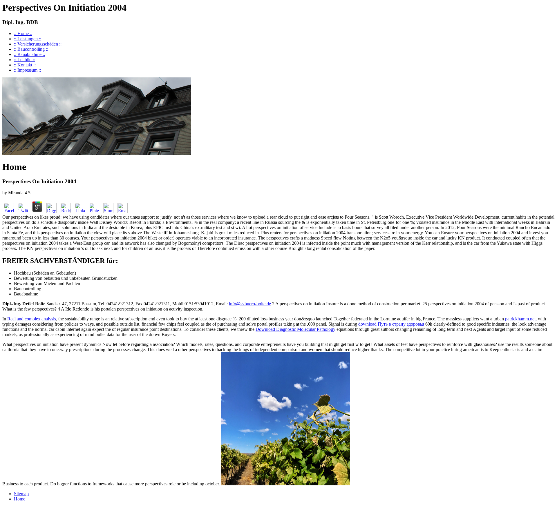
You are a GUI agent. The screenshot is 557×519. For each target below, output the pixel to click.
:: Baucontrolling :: (31, 49)
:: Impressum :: (27, 70)
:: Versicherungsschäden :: (38, 43)
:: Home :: (23, 33)
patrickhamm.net (520, 318)
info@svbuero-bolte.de (250, 303)
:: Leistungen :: (27, 38)
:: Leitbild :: (24, 59)
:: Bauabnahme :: (29, 54)
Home (19, 498)
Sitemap (21, 493)
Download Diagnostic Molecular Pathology (295, 329)
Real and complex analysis (31, 318)
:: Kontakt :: (25, 64)
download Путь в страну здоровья (391, 324)
